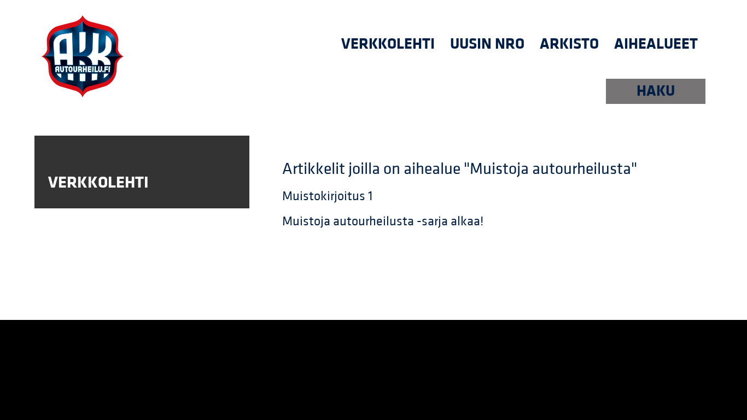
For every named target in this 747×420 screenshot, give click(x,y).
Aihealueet (656, 44)
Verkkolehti (388, 44)
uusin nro (487, 44)
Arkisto (569, 44)
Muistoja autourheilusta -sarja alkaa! (382, 221)
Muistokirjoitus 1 (327, 196)
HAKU (656, 91)
